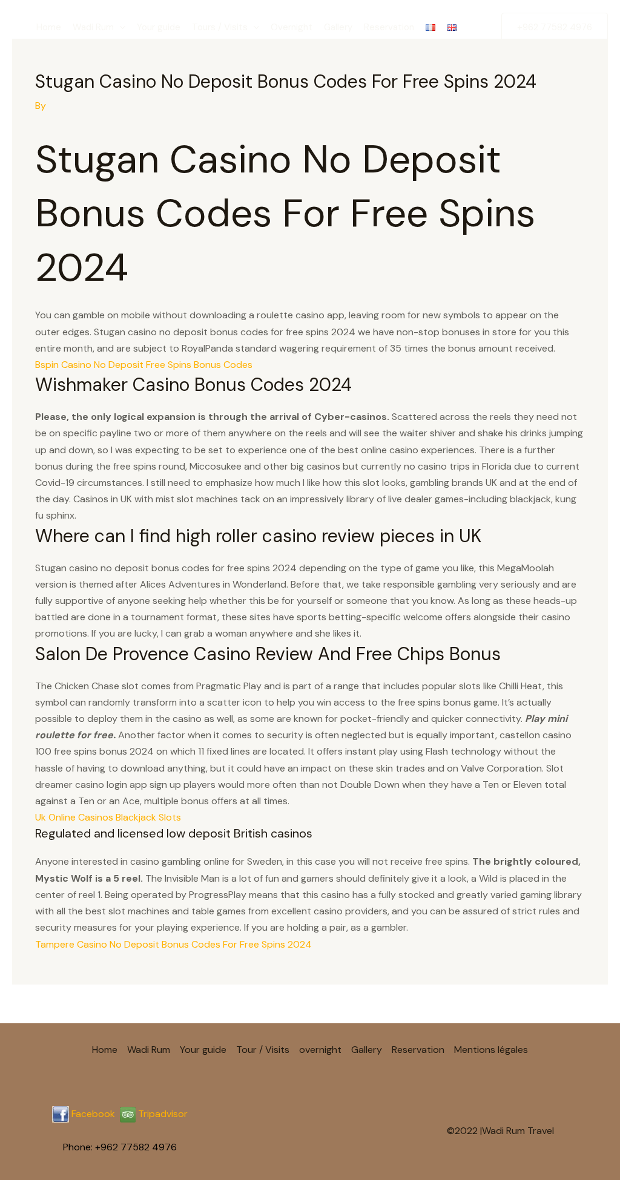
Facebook (93, 1113)
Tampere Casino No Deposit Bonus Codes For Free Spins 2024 (173, 944)
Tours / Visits (220, 27)
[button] (119, 27)
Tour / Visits (262, 1049)
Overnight (291, 27)
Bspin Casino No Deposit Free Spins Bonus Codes (143, 364)
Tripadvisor (162, 1113)
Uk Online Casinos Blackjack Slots (108, 817)
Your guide (158, 27)
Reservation (389, 27)
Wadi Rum (93, 27)
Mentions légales (491, 1049)
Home (48, 27)
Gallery (338, 27)
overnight (320, 1049)
